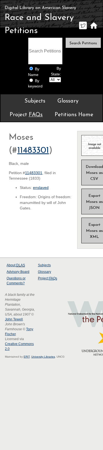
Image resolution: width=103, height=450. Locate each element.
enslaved (41, 188)
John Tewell (14, 319)
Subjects (34, 101)
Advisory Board (18, 272)
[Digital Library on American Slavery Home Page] (93, 29)
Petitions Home (74, 115)
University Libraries (43, 356)
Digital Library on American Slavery (40, 8)
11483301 (33, 150)
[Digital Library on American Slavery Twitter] (83, 29)
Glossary (68, 101)
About (16, 265)
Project (26, 115)
